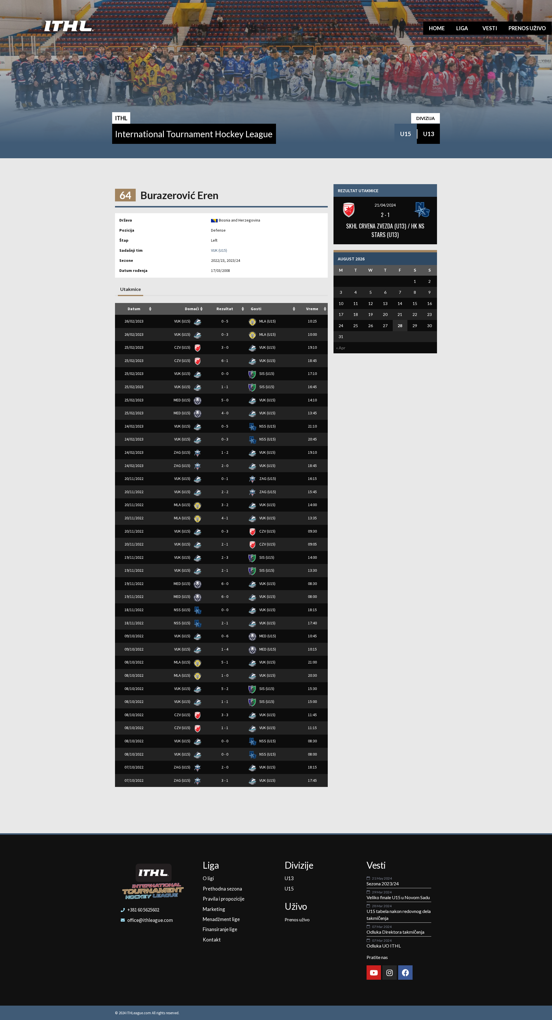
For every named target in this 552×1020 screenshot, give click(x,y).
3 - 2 (224, 504)
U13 (428, 133)
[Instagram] (389, 972)
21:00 (312, 662)
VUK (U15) (219, 250)
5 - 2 (224, 688)
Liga (462, 28)
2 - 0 (224, 465)
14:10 (312, 400)
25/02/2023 (133, 347)
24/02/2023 (133, 426)
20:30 (312, 675)
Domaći (192, 308)
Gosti (256, 308)
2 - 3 (224, 557)
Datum (134, 308)
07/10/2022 (133, 767)
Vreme (312, 308)
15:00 (312, 701)
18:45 (312, 360)
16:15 (312, 478)
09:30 (312, 531)
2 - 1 (224, 544)
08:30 (312, 583)
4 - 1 (224, 518)
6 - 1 (224, 360)
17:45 (312, 780)
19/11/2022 (133, 557)
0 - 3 (224, 334)
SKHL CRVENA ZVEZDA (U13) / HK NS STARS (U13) (385, 230)
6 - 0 (224, 583)
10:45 (312, 635)
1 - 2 (224, 452)
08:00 (312, 596)
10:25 (312, 321)
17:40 (312, 623)
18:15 (312, 609)
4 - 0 (224, 412)
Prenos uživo (527, 28)
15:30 (312, 688)
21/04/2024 (385, 205)
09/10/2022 (133, 635)
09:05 (312, 544)
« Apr (340, 347)
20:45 (312, 439)
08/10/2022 (133, 662)
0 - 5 (224, 321)
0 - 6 (224, 635)
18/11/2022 (133, 609)
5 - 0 (224, 400)
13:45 (312, 412)
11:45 (312, 714)
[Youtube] (374, 972)
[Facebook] (405, 972)
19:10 (312, 347)
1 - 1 (224, 386)
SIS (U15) (266, 373)
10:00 (312, 334)
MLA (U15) (267, 321)
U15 (405, 133)
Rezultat (224, 308)
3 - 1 (224, 780)
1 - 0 (224, 675)
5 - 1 (224, 662)
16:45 (312, 386)
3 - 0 (224, 347)
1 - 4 (224, 649)
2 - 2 (224, 491)
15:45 (312, 491)
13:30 (312, 570)
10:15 (312, 649)
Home (437, 28)
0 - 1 (224, 478)
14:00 (312, 504)
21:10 (312, 426)
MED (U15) (182, 400)
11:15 (312, 727)
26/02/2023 (133, 321)
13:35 (312, 518)
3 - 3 (224, 714)
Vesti (489, 28)
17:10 (312, 373)
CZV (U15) (182, 347)
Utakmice (130, 289)
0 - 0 (224, 373)
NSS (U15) (267, 426)
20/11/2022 (133, 478)
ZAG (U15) (182, 452)
